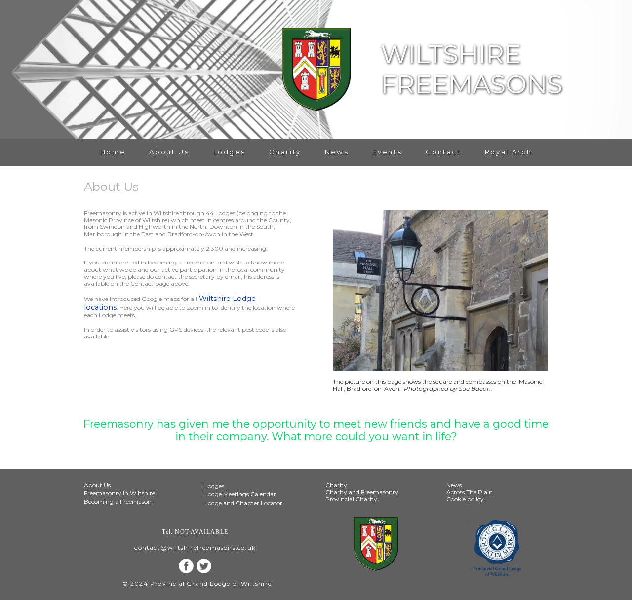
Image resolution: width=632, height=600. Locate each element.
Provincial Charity (351, 499)
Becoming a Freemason (118, 501)
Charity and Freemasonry (361, 492)
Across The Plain (469, 492)
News (337, 152)
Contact (443, 152)
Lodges (229, 152)
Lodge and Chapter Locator (243, 503)
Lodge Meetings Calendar (240, 494)
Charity (285, 152)
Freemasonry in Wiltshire (119, 493)
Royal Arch (508, 152)
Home (113, 152)
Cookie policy (465, 499)
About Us (169, 152)
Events (387, 152)
